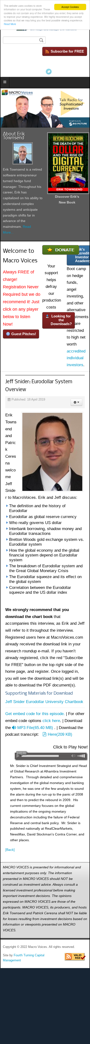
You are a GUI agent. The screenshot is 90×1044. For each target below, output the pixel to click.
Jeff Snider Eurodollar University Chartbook (44, 701)
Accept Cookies (70, 7)
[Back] (10, 850)
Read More (10, 24)
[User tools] (76, 402)
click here (51, 720)
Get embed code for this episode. (35, 713)
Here (60, 734)
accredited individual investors (76, 358)
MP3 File (35, 727)
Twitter (49, 71)
